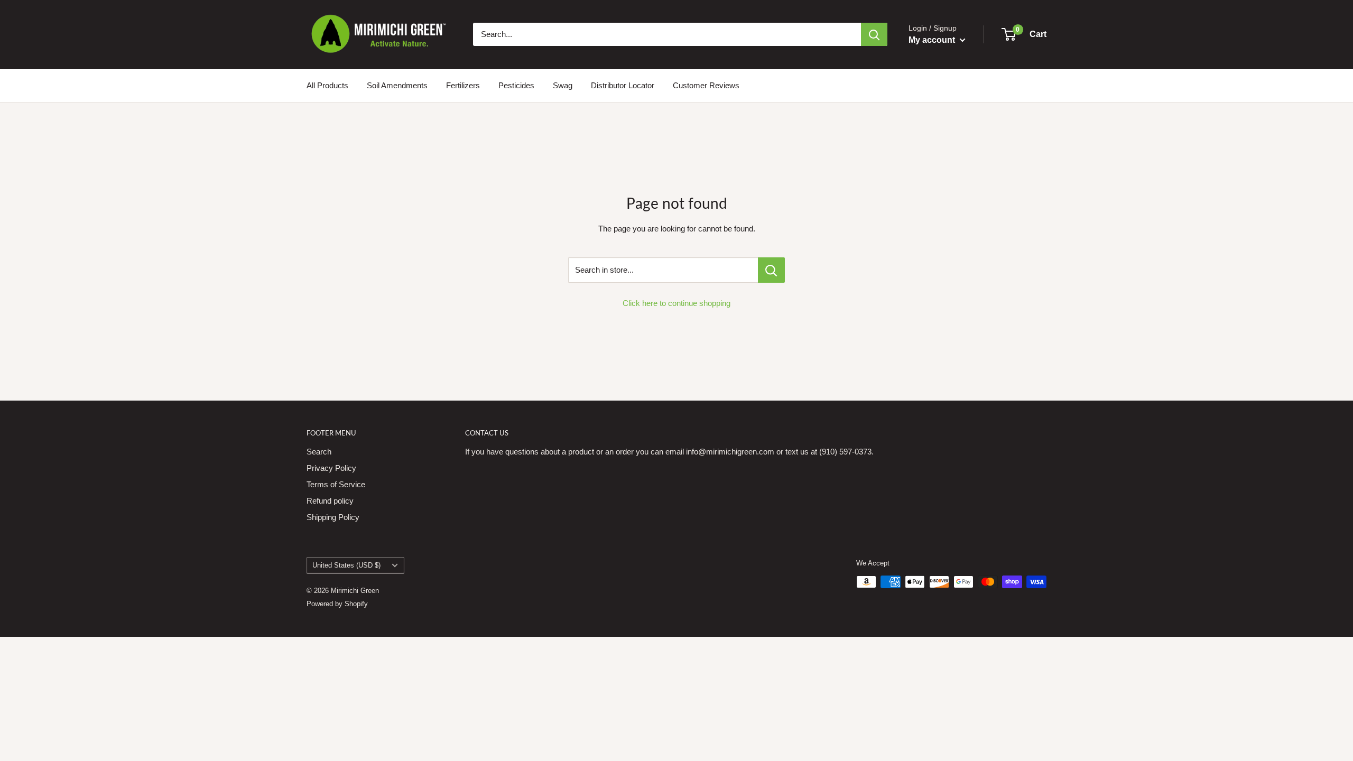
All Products (327, 85)
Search (319, 451)
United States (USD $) (346, 565)
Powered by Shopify (337, 604)
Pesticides (516, 85)
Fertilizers (463, 85)
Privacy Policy (331, 467)
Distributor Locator (622, 85)
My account (933, 39)
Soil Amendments (397, 85)
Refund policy (330, 500)
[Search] (874, 34)
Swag (562, 85)
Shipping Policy (333, 517)
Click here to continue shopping (676, 303)
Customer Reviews (706, 85)
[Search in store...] (771, 270)
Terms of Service (336, 484)
